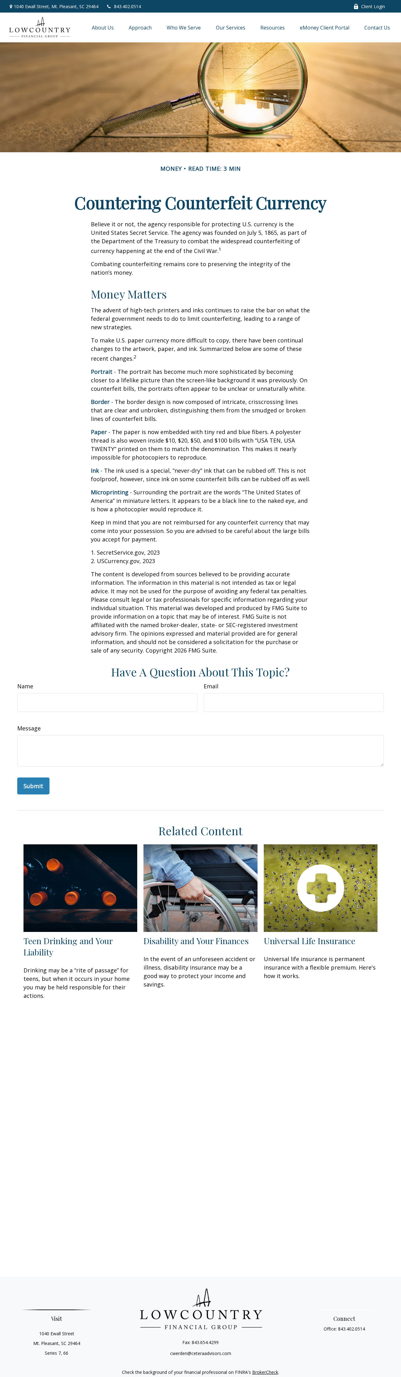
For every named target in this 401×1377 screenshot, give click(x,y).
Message (29, 728)
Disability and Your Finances (196, 940)
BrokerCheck (265, 1372)
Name (25, 686)
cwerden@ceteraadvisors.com (200, 1353)
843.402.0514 (127, 6)
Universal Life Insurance (309, 940)
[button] (103, 27)
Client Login (373, 6)
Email (211, 686)
